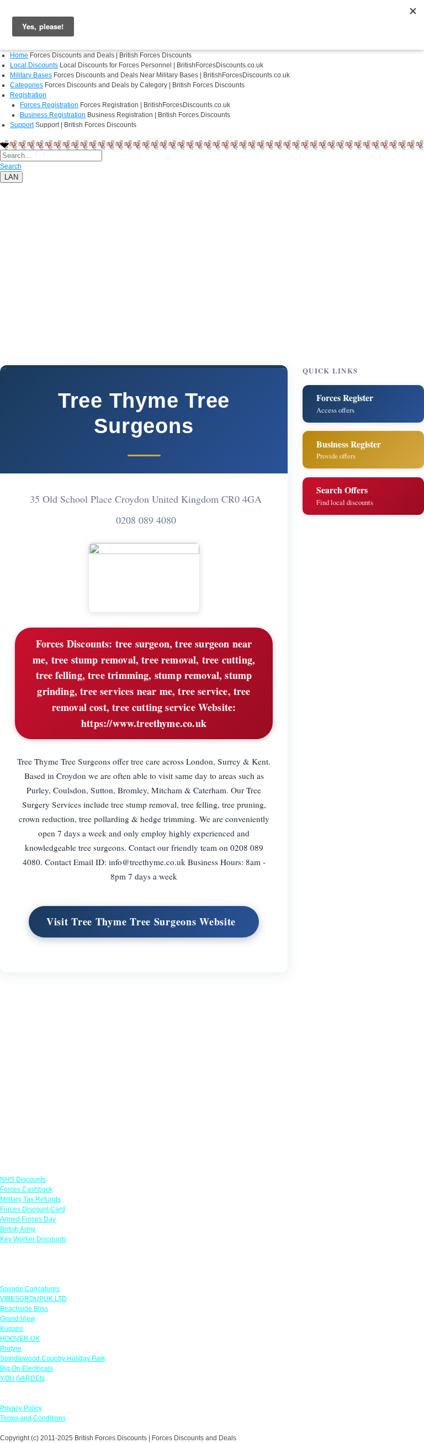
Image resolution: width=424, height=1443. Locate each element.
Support (22, 125)
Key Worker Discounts (33, 1239)
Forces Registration (49, 105)
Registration (28, 95)
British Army (17, 1229)
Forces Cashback (26, 1189)
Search (11, 166)
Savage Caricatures (30, 1289)
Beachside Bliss (24, 1309)
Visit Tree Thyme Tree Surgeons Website (141, 921)
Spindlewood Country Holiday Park (52, 1358)
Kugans (11, 1329)
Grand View (17, 1319)
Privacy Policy (21, 1408)
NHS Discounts (23, 1179)
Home (19, 55)
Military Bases (31, 75)
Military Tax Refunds (30, 1199)
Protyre (11, 1348)
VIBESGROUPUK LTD (33, 1299)
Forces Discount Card (32, 1209)
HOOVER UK (20, 1338)
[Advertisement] (212, 260)
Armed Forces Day (28, 1219)
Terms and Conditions (33, 1418)
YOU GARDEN (22, 1378)
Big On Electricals (26, 1368)
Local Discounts (34, 65)
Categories (26, 85)
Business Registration (53, 115)
